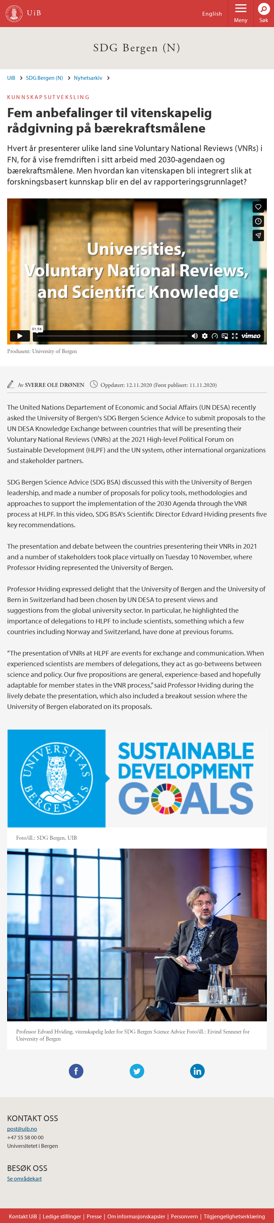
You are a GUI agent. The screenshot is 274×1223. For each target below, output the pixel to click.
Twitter (137, 1071)
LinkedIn (197, 1071)
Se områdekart (24, 1178)
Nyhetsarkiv (88, 77)
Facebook (76, 1071)
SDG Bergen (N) (137, 48)
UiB (11, 77)
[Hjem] (14, 13)
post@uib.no (22, 1128)
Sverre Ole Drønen (54, 385)
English (212, 13)
